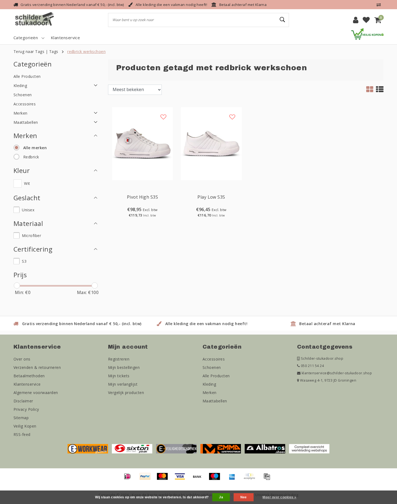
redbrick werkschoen (86, 51)
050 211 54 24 (312, 365)
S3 (24, 261)
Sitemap (21, 417)
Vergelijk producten (126, 392)
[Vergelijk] (379, 5)
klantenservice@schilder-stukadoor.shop (337, 373)
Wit (27, 183)
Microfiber (31, 235)
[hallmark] (367, 33)
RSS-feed (22, 434)
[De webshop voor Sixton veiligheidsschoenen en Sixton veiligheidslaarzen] (132, 448)
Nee (243, 497)
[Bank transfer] (199, 479)
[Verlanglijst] (366, 20)
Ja (221, 497)
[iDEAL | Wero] (129, 479)
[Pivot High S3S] (142, 143)
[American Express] (234, 479)
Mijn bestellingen (124, 367)
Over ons (22, 359)
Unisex (28, 209)
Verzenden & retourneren (37, 367)
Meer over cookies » (279, 497)
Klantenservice (27, 384)
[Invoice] (268, 479)
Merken (210, 392)
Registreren (118, 359)
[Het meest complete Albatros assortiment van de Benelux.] (265, 448)
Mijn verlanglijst (122, 384)
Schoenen (212, 367)
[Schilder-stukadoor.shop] (35, 20)
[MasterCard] (164, 479)
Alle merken (35, 147)
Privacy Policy (26, 409)
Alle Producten (216, 375)
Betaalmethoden (29, 375)
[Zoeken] (282, 19)
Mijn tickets (119, 375)
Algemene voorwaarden (36, 392)
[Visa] (181, 479)
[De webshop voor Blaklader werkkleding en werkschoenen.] (88, 448)
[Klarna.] (251, 479)
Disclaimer (23, 400)
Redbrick (31, 156)
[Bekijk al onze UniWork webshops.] (309, 448)
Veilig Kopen (25, 426)
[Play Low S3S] (211, 143)
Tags (53, 51)
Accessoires (214, 359)
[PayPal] (147, 479)
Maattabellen (215, 400)
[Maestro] (216, 479)
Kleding (209, 384)
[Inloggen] (355, 20)
